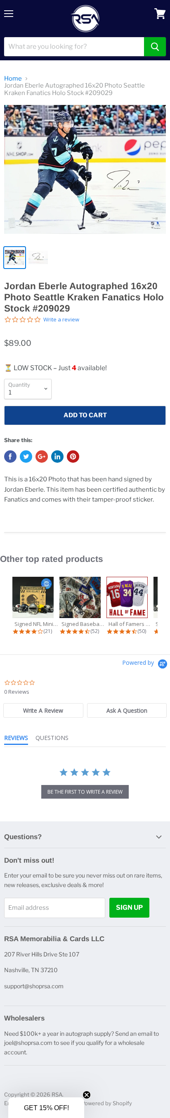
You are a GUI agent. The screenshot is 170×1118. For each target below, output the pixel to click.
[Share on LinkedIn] (57, 456)
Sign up (129, 907)
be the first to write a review (85, 791)
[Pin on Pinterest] (73, 456)
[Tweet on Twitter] (26, 456)
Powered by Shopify (106, 1103)
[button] (46, 1107)
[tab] (43, 710)
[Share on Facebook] (10, 456)
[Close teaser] (87, 1095)
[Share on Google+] (41, 456)
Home (13, 78)
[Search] (155, 46)
